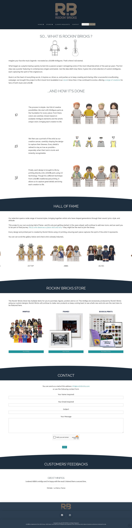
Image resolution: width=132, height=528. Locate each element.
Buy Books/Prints (106, 351)
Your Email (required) (66, 402)
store (65, 80)
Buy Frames (66, 351)
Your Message (66, 416)
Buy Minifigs (26, 351)
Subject (66, 409)
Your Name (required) (66, 394)
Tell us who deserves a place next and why (45, 227)
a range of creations (112, 80)
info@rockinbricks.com (81, 386)
